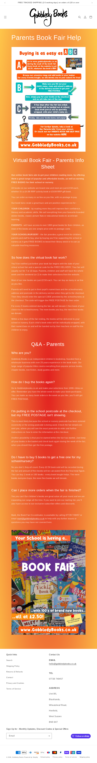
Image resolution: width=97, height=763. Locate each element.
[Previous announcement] (5, 3)
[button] (5, 17)
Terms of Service (13, 689)
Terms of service (71, 757)
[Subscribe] (49, 736)
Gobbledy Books (18, 757)
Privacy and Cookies (15, 683)
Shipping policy (85, 757)
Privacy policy (58, 757)
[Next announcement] (92, 3)
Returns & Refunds (14, 672)
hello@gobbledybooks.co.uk (62, 664)
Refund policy (45, 757)
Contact (9, 677)
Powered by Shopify (31, 757)
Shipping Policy (13, 666)
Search (9, 660)
